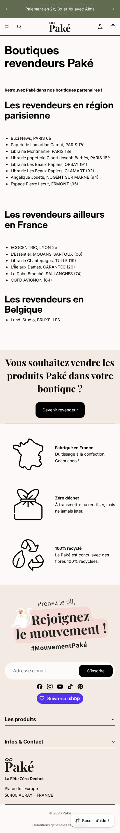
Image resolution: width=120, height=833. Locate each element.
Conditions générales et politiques (60, 825)
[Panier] (113, 26)
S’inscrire (96, 670)
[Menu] (6, 26)
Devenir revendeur (60, 409)
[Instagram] (49, 686)
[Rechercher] (19, 26)
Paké (67, 813)
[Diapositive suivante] (113, 9)
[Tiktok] (70, 686)
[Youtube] (60, 686)
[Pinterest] (80, 686)
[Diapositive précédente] (6, 9)
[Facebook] (39, 686)
